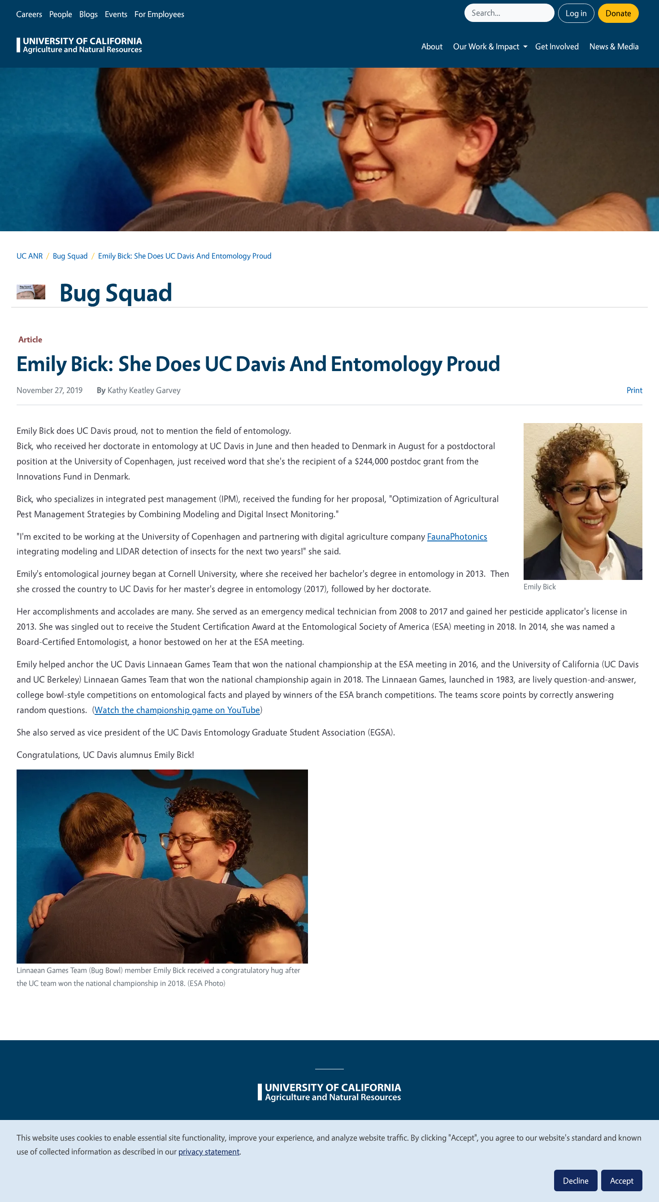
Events (116, 14)
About (431, 46)
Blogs (88, 14)
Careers (29, 14)
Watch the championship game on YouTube (177, 709)
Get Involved (557, 46)
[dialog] (329, 1160)
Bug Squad (70, 255)
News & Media (614, 46)
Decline (576, 1180)
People (60, 14)
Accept (621, 1180)
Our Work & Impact (486, 46)
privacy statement (208, 1151)
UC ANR (30, 255)
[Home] (79, 47)
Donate (618, 13)
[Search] (549, 13)
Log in (576, 13)
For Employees (159, 14)
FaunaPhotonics (457, 536)
